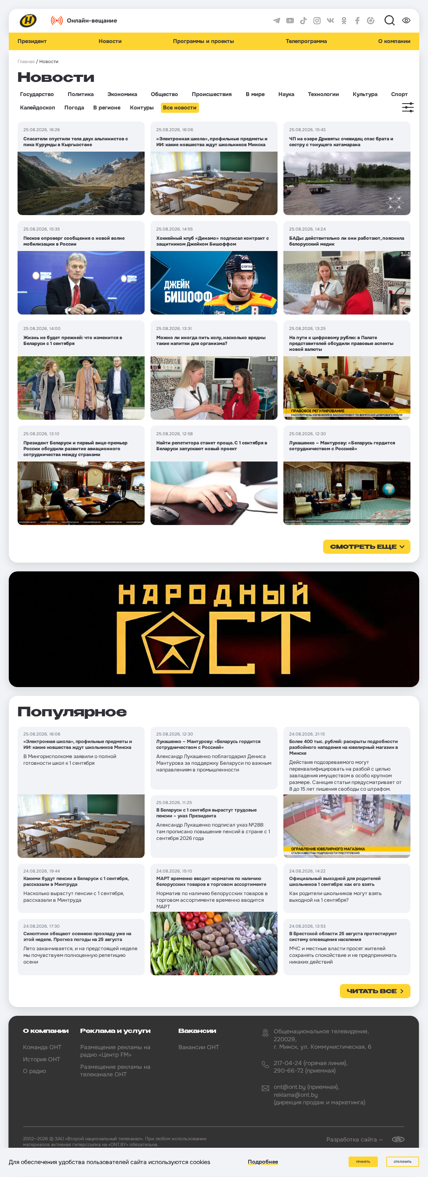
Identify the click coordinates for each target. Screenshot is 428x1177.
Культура (365, 94)
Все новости (179, 107)
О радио (34, 1071)
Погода (74, 107)
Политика (81, 94)
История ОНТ (41, 1059)
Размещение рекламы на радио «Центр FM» (115, 1050)
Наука (286, 94)
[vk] (330, 21)
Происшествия (212, 94)
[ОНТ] (28, 20)
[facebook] (357, 21)
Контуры (142, 107)
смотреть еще (363, 547)
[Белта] (394, 1139)
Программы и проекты (203, 41)
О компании (394, 41)
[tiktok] (303, 21)
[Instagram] (317, 21)
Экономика (122, 94)
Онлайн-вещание (92, 20)
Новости (110, 41)
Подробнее (263, 1161)
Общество (164, 94)
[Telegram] (276, 21)
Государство (37, 94)
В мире (255, 94)
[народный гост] (214, 629)
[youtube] (290, 21)
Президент (32, 41)
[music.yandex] (370, 21)
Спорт (399, 94)
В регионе (106, 107)
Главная (26, 61)
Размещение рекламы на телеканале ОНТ (115, 1070)
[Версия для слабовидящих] (406, 20)
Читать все (372, 991)
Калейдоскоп (37, 107)
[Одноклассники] (344, 21)
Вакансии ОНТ (198, 1047)
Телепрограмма (306, 41)
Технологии (323, 94)
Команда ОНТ (42, 1047)
